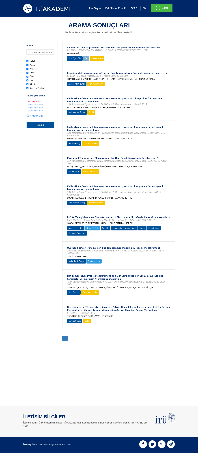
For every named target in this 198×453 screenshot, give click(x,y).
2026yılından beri (34, 104)
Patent (32, 65)
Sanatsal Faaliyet (37, 88)
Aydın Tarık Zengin (76, 261)
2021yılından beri (34, 110)
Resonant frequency (77, 233)
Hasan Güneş (74, 143)
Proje (32, 68)
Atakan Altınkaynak (77, 84)
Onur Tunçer (74, 292)
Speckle (105, 228)
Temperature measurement (124, 228)
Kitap (32, 72)
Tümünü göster (33, 101)
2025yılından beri (34, 107)
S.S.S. (134, 8)
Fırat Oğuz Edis (75, 58)
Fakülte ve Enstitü (115, 8)
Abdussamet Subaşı (77, 112)
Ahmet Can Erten (76, 228)
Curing (142, 228)
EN (144, 8)
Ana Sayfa (95, 8)
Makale (33, 61)
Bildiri (32, 84)
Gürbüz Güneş (75, 321)
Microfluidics (153, 228)
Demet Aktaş (74, 171)
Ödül (32, 76)
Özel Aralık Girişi (34, 115)
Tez (31, 80)
